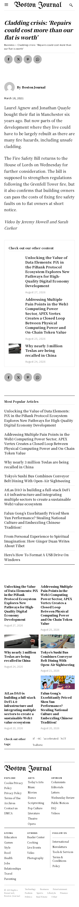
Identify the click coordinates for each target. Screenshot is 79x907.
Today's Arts (35, 782)
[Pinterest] (28, 59)
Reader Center (36, 837)
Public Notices (60, 803)
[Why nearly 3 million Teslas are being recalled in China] (15, 349)
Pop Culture (35, 808)
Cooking (32, 842)
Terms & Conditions (59, 858)
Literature (34, 813)
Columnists (58, 782)
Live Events (34, 847)
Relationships (12, 868)
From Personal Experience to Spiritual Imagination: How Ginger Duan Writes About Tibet (37, 541)
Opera (32, 823)
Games (8, 842)
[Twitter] (18, 59)
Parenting (10, 879)
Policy (56, 866)
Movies (32, 792)
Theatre (32, 818)
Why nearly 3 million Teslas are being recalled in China (44, 350)
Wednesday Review (63, 797)
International (60, 841)
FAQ (53, 808)
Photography (35, 858)
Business (9, 44)
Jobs (7, 863)
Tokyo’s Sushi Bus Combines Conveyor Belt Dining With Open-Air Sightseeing (58, 658)
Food (7, 852)
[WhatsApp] (37, 59)
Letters (55, 792)
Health (8, 858)
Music (31, 787)
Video (30, 852)
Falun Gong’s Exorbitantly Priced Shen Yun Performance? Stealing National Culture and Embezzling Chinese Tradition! (57, 707)
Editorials (57, 787)
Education (10, 837)
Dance (32, 797)
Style (7, 847)
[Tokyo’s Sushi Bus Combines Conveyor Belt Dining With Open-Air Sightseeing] (58, 641)
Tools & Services (62, 852)
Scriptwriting (36, 803)
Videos (55, 813)
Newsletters (59, 847)
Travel (8, 873)
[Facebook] (8, 59)
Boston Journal (34, 87)
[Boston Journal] (10, 87)
